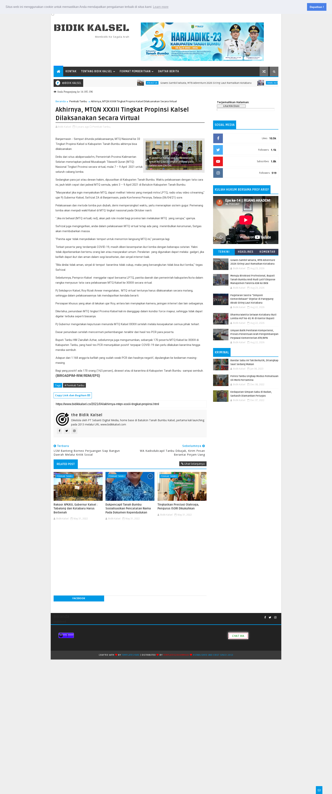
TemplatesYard (130, 655)
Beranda (61, 101)
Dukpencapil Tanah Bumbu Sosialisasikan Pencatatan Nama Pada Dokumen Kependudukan (128, 508)
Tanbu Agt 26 (256, 82)
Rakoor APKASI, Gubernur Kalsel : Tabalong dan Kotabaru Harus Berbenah (76, 508)
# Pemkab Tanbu (74, 385)
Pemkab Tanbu (78, 101)
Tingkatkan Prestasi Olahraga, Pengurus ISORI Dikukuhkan (178, 506)
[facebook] (265, 617)
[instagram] (275, 617)
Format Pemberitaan (135, 71)
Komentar (267, 251)
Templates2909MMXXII (176, 655)
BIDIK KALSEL (91, 28)
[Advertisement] (130, 533)
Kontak (71, 71)
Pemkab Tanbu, (102, 126)
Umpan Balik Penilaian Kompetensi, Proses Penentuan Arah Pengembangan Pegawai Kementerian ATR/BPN (254, 334)
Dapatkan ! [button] (317, 6)
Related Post (66, 464)
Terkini (224, 251)
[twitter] (270, 617)
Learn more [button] (160, 6)
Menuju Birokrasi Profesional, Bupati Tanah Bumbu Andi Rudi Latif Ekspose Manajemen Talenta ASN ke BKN (252, 279)
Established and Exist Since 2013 (213, 655)
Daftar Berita (168, 71)
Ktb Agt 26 (134, 82)
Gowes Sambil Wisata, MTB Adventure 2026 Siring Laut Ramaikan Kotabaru (188, 83)
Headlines (246, 251)
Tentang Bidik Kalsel (96, 71)
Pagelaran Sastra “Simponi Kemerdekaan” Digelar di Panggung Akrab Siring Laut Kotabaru (251, 299)
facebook (78, 598)
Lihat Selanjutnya (194, 463)
